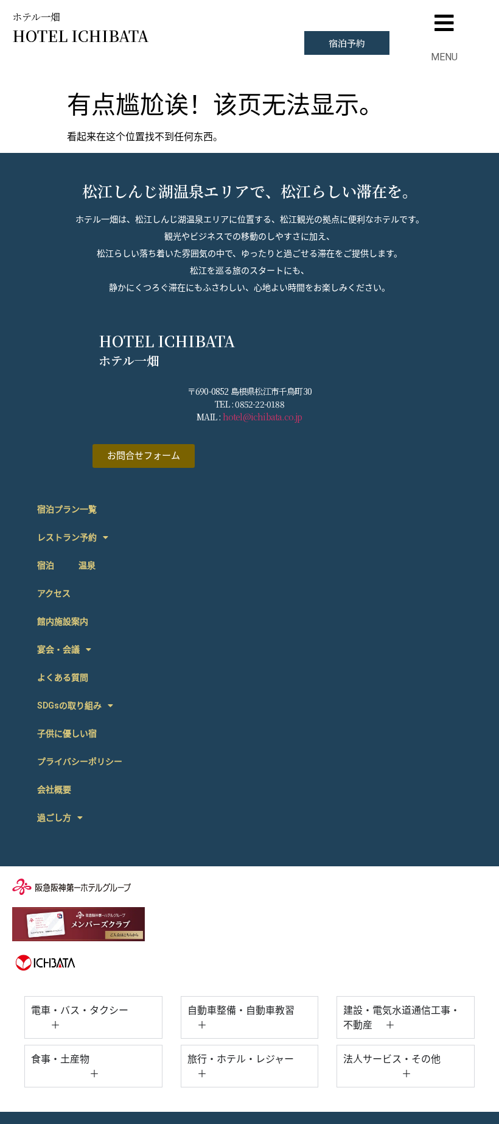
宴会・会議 (58, 649)
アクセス (54, 593)
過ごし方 (54, 817)
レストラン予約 (67, 537)
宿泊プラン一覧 (67, 509)
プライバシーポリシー (79, 761)
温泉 (87, 565)
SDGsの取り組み (69, 705)
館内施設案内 (62, 621)
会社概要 (54, 789)
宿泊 (45, 565)
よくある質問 (62, 677)
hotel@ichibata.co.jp (262, 417)
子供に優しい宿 (67, 733)
